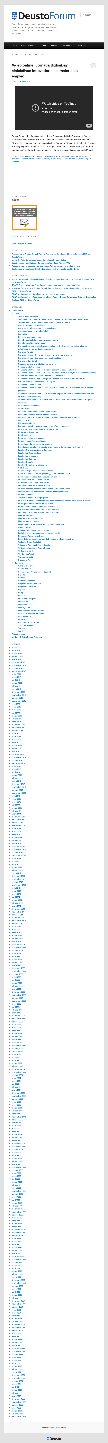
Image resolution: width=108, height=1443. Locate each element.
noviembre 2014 (19, 819)
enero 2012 (16, 905)
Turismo (21, 628)
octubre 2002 (17, 1119)
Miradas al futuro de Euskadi (30, 518)
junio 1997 (16, 1238)
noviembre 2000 (19, 1167)
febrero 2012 (17, 903)
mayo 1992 (16, 1360)
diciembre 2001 (18, 1143)
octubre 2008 (17, 974)
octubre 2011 (17, 914)
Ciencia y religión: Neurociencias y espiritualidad (39, 358)
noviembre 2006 (19, 1018)
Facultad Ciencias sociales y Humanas (35, 450)
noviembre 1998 (19, 1211)
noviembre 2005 (19, 1045)
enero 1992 (16, 1372)
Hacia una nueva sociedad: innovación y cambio (39, 476)
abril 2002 (16, 1131)
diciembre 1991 (18, 1375)
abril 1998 (16, 1220)
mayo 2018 (16, 709)
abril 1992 (16, 1363)
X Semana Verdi (25, 559)
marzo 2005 (17, 1063)
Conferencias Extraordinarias (30, 384)
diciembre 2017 (18, 724)
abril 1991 (16, 1387)
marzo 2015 (17, 807)
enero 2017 (16, 751)
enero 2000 (16, 1188)
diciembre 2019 (18, 662)
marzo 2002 (17, 1134)
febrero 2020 (17, 656)
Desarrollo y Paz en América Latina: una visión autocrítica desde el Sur (49, 417)
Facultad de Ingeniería (28, 456)
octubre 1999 (17, 1194)
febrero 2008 (17, 986)
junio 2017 (16, 736)
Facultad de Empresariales (29, 453)
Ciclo (17, 313)
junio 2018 (16, 706)
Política (21, 619)
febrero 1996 (17, 1274)
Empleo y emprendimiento (29, 583)
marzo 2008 (17, 983)
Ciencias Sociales (26, 565)
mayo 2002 (16, 1128)
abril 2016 (16, 772)
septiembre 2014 (19, 825)
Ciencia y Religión (26, 352)
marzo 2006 (17, 1033)
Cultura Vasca (24, 408)
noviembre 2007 (19, 994)
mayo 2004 (16, 1081)
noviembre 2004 (19, 1072)
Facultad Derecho (25, 461)
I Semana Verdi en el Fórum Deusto (33, 479)
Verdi (20, 631)
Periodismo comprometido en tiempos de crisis (39, 533)
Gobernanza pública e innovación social (35, 470)
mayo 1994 (16, 1312)
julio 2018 (16, 703)
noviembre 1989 (19, 1416)
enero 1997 (16, 1253)
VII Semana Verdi (25, 551)
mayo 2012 (16, 894)
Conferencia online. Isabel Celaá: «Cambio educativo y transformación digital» (46, 269)
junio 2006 (16, 1024)
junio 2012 (16, 891)
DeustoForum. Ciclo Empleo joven (58, 156)
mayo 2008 (16, 977)
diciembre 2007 (18, 992)
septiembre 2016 (19, 763)
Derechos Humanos (26, 580)
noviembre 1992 (19, 1351)
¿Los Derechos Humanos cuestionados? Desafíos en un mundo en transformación (54, 319)
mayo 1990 (16, 1407)
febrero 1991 (17, 1393)
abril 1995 (16, 1292)
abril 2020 (16, 650)
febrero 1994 (17, 1321)
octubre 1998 (17, 1214)
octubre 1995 (17, 1286)
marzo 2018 (17, 715)
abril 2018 (16, 712)
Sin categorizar (28, 156)
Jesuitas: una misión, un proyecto (33, 497)
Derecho (21, 577)
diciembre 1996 (18, 1256)
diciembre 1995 (18, 1280)
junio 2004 (16, 1078)
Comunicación (24, 568)
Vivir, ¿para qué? (25, 557)
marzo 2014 (17, 837)
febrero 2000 (17, 1185)
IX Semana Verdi (25, 494)
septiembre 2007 (19, 1001)
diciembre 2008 (18, 968)
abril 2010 (16, 932)
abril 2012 (16, 896)
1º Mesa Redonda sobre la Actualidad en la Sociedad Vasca (44, 322)
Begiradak (22, 334)
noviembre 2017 (19, 727)
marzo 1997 (17, 1247)
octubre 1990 (17, 1404)
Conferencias (67, 45)
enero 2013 (16, 873)
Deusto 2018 (23, 420)
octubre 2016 (17, 760)
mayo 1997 (16, 1241)
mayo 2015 (16, 801)
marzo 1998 (17, 1223)
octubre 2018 (17, 698)
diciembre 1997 (18, 1229)
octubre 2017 (17, 730)
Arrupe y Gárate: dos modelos (31, 325)
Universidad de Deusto (74, 158)
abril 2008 (16, 980)
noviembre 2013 (19, 849)
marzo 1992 (17, 1366)
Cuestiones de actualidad (29, 405)
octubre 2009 (17, 950)
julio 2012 (16, 888)
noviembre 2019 (19, 665)
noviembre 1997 (19, 1232)
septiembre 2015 (19, 793)
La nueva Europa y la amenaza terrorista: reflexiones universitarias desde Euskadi (54, 500)
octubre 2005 (17, 1048)
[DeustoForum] (43, 20)
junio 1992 (16, 1357)
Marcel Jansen (43, 158)
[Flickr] (18, 200)
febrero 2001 (17, 1161)
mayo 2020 (16, 647)
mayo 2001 (16, 1152)
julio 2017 (16, 733)
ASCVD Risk (17, 285)
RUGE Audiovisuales (21, 294)
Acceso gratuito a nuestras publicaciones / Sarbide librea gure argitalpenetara (46, 265)
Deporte (21, 574)
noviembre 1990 (19, 1402)
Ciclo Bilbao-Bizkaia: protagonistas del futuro (38, 340)
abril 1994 (16, 1315)
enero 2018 (16, 721)
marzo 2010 (17, 935)
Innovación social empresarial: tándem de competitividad (43, 491)
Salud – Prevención (26, 625)
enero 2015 (16, 813)
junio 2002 (16, 1125)
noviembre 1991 (19, 1378)
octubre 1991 (17, 1381)
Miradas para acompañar (29, 521)
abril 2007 (16, 1006)
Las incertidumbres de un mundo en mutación (38, 509)
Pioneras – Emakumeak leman (31, 536)
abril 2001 (16, 1155)
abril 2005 (16, 1060)
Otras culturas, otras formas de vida (33, 530)
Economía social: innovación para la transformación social (44, 426)
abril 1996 (16, 1268)
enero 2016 (16, 781)
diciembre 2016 (18, 754)
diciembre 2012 (18, 876)
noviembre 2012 (19, 879)
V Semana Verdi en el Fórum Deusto (34, 545)
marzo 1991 (17, 1390)
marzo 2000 (17, 1182)
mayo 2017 (16, 739)
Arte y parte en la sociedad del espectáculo (37, 328)
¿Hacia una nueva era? (28, 316)
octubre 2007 (17, 998)
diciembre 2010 (18, 917)
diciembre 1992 (18, 1348)
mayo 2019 (16, 677)
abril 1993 (16, 1336)
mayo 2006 (16, 1027)
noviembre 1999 (19, 1191)
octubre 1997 (17, 1235)
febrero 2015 (17, 810)
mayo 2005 (16, 1057)
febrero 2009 (17, 962)
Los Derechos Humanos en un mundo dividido (38, 512)
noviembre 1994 (19, 1303)
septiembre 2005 (19, 1051)
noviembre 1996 (19, 1259)
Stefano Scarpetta (57, 158)
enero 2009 (16, 965)
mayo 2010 (16, 929)
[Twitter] (13, 200)
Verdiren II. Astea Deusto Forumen (27, 637)
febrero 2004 (17, 1087)
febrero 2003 (17, 1110)
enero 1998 (16, 1226)
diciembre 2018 (18, 692)
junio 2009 (16, 953)
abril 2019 (16, 680)
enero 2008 (16, 989)
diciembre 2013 (18, 846)
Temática (19, 562)
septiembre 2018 (19, 700)
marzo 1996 (17, 1271)
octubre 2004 (17, 1075)
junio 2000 (16, 1173)
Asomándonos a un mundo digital (33, 331)
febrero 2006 (17, 1036)
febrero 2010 (17, 938)
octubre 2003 (17, 1099)
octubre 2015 (17, 790)
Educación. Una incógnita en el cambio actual (38, 429)
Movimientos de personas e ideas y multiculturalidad (41, 524)
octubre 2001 (17, 1149)
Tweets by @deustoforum (22, 243)
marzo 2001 (17, 1158)
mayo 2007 (16, 1003)
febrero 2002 (17, 1137)
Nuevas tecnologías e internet (31, 613)
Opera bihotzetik (25, 527)
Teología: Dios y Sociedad (29, 542)
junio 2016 (16, 766)
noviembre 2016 (19, 757)
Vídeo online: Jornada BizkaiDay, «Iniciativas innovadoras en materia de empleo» (45, 70)
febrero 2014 (17, 840)
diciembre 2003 (18, 1093)
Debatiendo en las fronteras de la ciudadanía (37, 414)
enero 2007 (16, 1012)
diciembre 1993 (18, 1324)
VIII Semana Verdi (26, 554)
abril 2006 (16, 1030)
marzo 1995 (17, 1295)
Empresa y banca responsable (31, 438)
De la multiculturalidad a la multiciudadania (37, 411)
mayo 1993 (16, 1333)
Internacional (24, 604)
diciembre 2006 (18, 1015)
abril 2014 (16, 834)
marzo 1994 (17, 1318)
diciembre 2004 (18, 1069)
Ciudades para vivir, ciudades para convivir (37, 363)
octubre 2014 (17, 822)
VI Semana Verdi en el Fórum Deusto (34, 548)
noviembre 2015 (19, 787)
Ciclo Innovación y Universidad (31, 343)
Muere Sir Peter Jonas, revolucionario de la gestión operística (39, 260)
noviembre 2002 (19, 1116)
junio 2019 (16, 674)
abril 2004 (16, 1084)
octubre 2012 (17, 882)
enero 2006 (16, 1039)
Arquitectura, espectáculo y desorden (49, 294)
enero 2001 (16, 1164)
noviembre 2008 (19, 971)
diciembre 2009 (18, 944)
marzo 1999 (17, 1202)
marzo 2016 (17, 775)
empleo (75, 156)
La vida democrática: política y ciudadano (36, 506)
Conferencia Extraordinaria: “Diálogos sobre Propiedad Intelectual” (47, 369)
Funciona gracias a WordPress (54, 1427)
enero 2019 (16, 689)
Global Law (23, 467)
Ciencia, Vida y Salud (27, 361)
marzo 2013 (17, 867)
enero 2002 (16, 1140)
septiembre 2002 (19, 1122)
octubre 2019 (17, 668)
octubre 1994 (17, 1306)
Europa (21, 592)
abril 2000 (16, 1179)
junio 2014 (16, 828)
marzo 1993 (17, 1339)
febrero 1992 (17, 1369)
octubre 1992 (17, 1354)
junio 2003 (16, 1101)
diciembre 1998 (18, 1208)
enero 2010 (16, 941)
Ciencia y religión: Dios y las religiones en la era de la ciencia (45, 354)
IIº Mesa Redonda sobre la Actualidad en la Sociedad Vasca (44, 488)
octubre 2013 (17, 852)
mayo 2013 (16, 861)
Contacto (53, 45)
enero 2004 (16, 1090)
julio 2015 (16, 796)
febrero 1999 (17, 1205)
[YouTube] (15, 200)
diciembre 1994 (18, 1300)
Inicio (15, 45)
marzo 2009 (17, 959)
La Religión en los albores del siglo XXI (35, 503)
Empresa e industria (27, 586)
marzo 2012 (17, 899)
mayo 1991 (16, 1384)
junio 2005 (16, 1054)
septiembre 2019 (19, 671)
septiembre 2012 (19, 885)
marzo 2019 (17, 683)
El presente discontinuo (28, 432)
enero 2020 (16, 659)
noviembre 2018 (19, 695)
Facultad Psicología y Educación (32, 464)
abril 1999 (16, 1199)
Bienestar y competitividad (29, 337)
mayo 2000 (16, 1176)
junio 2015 (16, 798)
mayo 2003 (16, 1104)
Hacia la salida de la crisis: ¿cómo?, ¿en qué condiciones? (44, 473)
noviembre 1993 (19, 1327)
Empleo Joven (24, 435)
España (21, 589)
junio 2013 (16, 858)
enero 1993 (16, 1345)
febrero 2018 (17, 718)
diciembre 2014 (18, 816)
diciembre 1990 (18, 1398)
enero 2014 (16, 843)
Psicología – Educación (28, 622)
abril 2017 (16, 742)
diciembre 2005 (18, 1042)
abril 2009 (16, 956)
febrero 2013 (17, 870)
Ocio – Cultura (24, 616)
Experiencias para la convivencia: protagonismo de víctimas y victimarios (50, 447)
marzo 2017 (17, 745)
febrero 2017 (17, 748)
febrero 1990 (17, 1413)
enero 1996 (16, 1277)
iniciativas (83, 156)
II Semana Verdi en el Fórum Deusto (34, 482)
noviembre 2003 (19, 1096)
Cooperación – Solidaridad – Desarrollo (35, 571)
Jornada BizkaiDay (29, 158)
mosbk (15, 288)
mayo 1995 (16, 1289)
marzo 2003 (17, 1107)
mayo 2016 (16, 769)
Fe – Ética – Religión (27, 598)
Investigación (24, 607)
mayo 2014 (16, 831)
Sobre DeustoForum (29, 45)
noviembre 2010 (19, 920)
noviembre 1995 (19, 1283)
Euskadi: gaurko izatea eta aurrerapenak (35, 444)
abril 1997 (16, 1244)
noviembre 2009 (19, 947)
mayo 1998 (16, 1217)
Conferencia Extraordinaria (29, 366)
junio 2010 (16, 926)
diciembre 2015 (18, 784)
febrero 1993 (17, 1342)
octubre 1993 (17, 1330)
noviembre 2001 (19, 1146)
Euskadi (21, 595)
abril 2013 (16, 864)
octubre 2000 (17, 1170)
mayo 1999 (16, 1197)
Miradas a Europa (25, 515)
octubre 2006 (17, 1021)
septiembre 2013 (19, 855)
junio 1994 (16, 1309)
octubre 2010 (17, 923)
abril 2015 (16, 804)
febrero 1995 (17, 1297)
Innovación (23, 601)
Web (44, 45)
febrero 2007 (17, 1009)
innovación (16, 158)
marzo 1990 (17, 1410)
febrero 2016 (17, 778)
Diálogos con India (26, 423)
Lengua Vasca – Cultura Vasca (31, 610)
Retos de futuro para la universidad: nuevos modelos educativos (46, 539)
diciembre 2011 (18, 908)
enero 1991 (16, 1395)
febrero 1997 (17, 1250)
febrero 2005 (17, 1066)
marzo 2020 (17, 653)
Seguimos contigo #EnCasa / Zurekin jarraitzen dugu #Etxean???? (41, 263)
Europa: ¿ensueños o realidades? (33, 441)
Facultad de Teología (27, 459)
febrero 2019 (17, 686)
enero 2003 (16, 1113)
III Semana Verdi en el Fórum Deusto (34, 485)
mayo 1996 (16, 1265)
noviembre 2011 (19, 911)
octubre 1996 (17, 1262)
